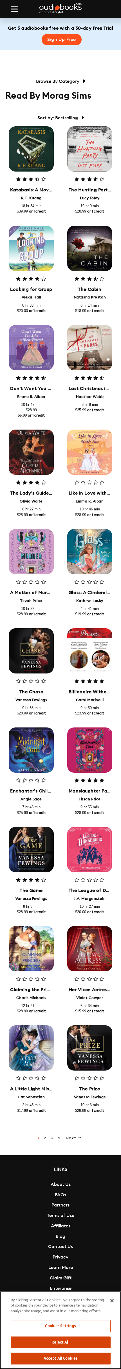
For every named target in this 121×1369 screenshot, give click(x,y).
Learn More (60, 1267)
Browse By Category (58, 81)
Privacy (60, 1257)
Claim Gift (60, 1278)
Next (71, 1138)
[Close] (112, 1300)
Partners (60, 1205)
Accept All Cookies (60, 1358)
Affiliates (60, 1226)
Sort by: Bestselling (58, 118)
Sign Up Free (61, 39)
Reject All (60, 1342)
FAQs (60, 1195)
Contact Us (60, 1246)
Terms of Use (60, 1215)
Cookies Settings (60, 1325)
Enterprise (60, 1288)
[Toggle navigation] (14, 9)
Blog (60, 1236)
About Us (61, 1184)
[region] (60, 1330)
